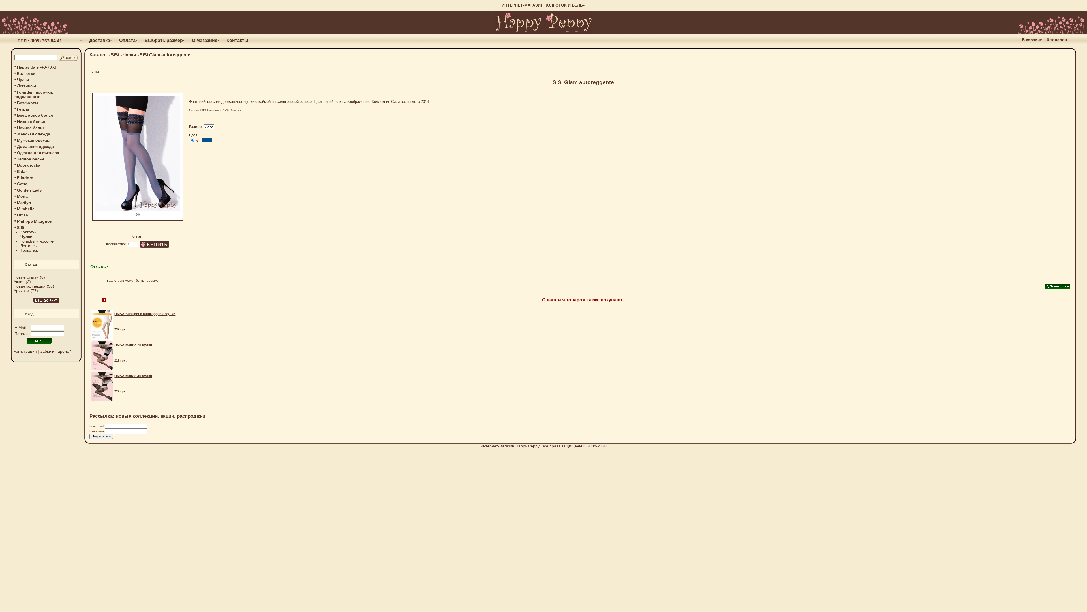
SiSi (115, 54)
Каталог (98, 54)
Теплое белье (30, 159)
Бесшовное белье (35, 115)
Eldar (22, 171)
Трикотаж (29, 250)
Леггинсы (26, 86)
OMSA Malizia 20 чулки (133, 345)
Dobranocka (28, 165)
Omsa (22, 215)
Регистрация (25, 351)
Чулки (23, 79)
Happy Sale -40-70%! (37, 67)
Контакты (237, 40)
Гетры (23, 109)
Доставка (99, 40)
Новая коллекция (30, 286)
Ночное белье (31, 128)
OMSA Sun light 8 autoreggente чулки (144, 314)
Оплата (127, 40)
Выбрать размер (164, 40)
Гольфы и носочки (37, 241)
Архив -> (21, 290)
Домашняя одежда (35, 146)
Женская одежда (33, 134)
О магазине (204, 40)
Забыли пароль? (55, 351)
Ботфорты (27, 103)
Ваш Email (97, 426)
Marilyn (24, 202)
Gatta (22, 184)
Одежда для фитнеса (38, 152)
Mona (22, 196)
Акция (19, 281)
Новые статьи (26, 277)
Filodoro (25, 177)
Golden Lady (29, 190)
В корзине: (1032, 39)
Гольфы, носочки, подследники (33, 94)
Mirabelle (26, 209)
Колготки (26, 73)
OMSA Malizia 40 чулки (133, 376)
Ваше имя (97, 431)
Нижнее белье (31, 121)
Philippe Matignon (34, 221)
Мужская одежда (33, 140)
